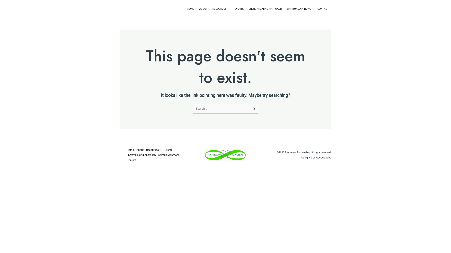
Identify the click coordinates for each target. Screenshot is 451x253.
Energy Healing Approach (265, 8)
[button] (228, 9)
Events (239, 8)
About (203, 8)
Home (190, 8)
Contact (323, 8)
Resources (219, 8)
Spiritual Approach (300, 8)
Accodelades (323, 157)
